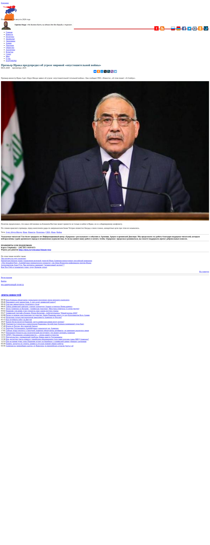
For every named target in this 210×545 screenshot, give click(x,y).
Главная (9, 32)
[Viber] (112, 71)
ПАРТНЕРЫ (11, 61)
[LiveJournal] (108, 71)
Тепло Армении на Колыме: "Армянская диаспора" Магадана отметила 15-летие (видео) (42, 309)
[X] (105, 71)
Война (59, 232)
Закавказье (10, 39)
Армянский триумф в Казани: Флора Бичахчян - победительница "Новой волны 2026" (42, 313)
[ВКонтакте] (95, 71)
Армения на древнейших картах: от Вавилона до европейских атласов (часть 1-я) (39, 346)
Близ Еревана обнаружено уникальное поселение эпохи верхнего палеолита (37, 300)
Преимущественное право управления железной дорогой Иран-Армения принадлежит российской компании (46, 261)
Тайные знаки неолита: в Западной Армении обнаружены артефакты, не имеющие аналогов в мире (47, 330)
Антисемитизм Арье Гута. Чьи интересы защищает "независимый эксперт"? (32, 265)
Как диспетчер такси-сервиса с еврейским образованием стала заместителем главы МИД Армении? (47, 339)
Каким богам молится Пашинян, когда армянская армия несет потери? (35, 322)
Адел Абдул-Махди (14, 232)
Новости (9, 34)
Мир (8, 56)
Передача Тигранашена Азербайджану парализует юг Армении (32, 328)
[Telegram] (115, 71)
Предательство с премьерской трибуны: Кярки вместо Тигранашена (34, 337)
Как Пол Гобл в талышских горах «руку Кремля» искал (24, 267)
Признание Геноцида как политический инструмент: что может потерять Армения (40, 333)
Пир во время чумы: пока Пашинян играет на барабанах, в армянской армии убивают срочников (46, 341)
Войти (3, 281)
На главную (204, 272)
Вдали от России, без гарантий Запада (22, 326)
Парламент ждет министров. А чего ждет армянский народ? (31, 302)
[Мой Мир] (101, 71)
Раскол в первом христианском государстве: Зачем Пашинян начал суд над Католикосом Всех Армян (48, 315)
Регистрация (6, 277)
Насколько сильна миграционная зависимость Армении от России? (34, 317)
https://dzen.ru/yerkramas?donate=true (35, 250)
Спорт (8, 54)
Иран (53, 232)
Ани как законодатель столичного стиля (22, 304)
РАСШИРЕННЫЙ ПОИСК (12, 285)
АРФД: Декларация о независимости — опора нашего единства (32, 335)
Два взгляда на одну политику (13, 258)
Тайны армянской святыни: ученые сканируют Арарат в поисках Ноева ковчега (39, 306)
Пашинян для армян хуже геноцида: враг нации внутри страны (32, 311)
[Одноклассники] (98, 71)
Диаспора (10, 45)
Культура (9, 52)
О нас (8, 58)
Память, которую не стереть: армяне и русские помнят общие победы (34, 344)
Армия (8, 43)
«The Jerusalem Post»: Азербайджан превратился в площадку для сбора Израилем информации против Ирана (46, 263)
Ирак (25, 232)
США (47, 232)
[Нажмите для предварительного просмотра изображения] (105, 220)
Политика (10, 37)
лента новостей (11, 294)
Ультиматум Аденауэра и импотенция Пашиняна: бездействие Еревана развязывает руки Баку (45, 324)
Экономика (10, 41)
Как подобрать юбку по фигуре (19, 320)
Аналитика (10, 50)
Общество (10, 48)
